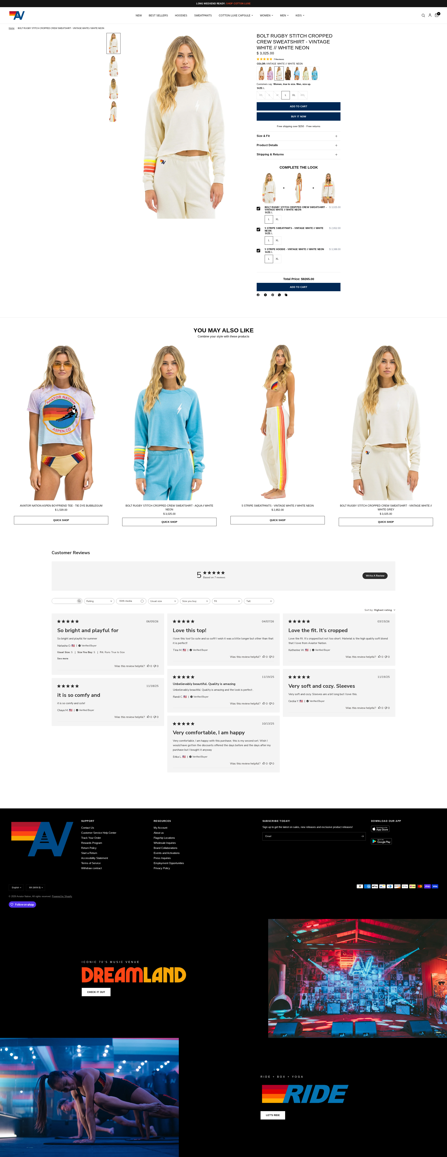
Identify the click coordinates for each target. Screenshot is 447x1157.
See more (62, 658)
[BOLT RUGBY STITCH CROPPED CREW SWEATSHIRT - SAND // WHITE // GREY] (261, 73)
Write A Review (375, 575)
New (139, 15)
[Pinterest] (273, 295)
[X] (266, 295)
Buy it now (298, 116)
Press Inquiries (162, 858)
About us (159, 832)
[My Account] (430, 15)
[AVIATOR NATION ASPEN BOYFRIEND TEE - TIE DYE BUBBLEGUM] (61, 421)
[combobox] (99, 601)
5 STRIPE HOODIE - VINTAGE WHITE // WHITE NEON (302, 249)
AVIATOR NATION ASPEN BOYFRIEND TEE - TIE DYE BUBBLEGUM (61, 505)
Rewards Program (91, 842)
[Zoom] (239, 40)
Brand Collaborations (165, 847)
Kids (299, 15)
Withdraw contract (91, 868)
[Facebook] (259, 295)
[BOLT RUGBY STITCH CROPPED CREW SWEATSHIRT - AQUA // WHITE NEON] (314, 73)
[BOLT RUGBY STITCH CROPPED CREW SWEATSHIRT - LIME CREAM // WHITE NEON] (305, 73)
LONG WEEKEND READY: (223, 3)
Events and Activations (167, 852)
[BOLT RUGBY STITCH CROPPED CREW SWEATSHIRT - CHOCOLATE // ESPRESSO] (287, 73)
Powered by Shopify (62, 896)
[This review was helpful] (148, 666)
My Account (160, 827)
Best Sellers (158, 15)
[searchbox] (64, 601)
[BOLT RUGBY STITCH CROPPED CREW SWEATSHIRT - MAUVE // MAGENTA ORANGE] (270, 73)
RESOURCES (162, 821)
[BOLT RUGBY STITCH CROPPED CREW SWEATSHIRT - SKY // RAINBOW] (296, 73)
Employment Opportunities (169, 863)
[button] (96, 992)
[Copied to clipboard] (287, 295)
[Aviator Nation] (223, 978)
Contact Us (87, 827)
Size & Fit (263, 135)
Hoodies (181, 15)
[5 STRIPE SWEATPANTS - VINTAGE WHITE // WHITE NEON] (277, 421)
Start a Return (89, 852)
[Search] (423, 15)
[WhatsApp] (280, 295)
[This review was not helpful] (154, 666)
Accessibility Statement (94, 858)
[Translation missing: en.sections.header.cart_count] (435, 15)
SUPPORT (88, 821)
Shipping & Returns (270, 154)
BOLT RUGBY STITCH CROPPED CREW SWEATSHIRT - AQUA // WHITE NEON (169, 507)
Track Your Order (91, 837)
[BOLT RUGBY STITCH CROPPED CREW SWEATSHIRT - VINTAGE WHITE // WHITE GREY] (386, 421)
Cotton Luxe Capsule (234, 15)
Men (283, 15)
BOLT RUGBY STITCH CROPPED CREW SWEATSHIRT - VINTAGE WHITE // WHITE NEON (302, 208)
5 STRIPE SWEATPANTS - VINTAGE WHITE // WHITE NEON (302, 229)
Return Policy (89, 847)
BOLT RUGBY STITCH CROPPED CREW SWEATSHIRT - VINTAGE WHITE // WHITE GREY (386, 507)
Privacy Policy (162, 868)
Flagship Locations (164, 837)
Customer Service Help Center (98, 832)
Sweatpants (203, 15)
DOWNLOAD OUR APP (386, 821)
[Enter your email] (362, 836)
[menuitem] (138, 15)
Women (265, 15)
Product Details (267, 145)
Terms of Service (91, 863)
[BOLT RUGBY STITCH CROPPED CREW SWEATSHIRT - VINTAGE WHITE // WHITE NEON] (279, 73)
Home (11, 28)
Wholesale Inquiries (165, 842)
